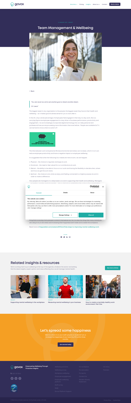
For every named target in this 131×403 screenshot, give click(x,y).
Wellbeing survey (60, 370)
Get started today (65, 344)
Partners (106, 370)
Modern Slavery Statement (84, 381)
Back (32, 91)
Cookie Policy (116, 400)
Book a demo (115, 4)
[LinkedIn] (16, 378)
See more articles (112, 268)
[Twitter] (12, 378)
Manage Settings (64, 215)
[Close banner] (103, 186)
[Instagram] (19, 378)
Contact (104, 4)
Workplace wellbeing (62, 373)
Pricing (81, 4)
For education (84, 370)
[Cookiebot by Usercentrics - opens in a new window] (91, 186)
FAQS (56, 388)
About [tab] (92, 192)
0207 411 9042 (16, 374)
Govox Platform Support (63, 391)
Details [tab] (65, 192)
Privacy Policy (107, 400)
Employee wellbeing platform (62, 381)
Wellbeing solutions (61, 367)
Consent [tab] (38, 193)
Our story (106, 367)
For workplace (84, 367)
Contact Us (83, 376)
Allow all (91, 215)
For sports (82, 373)
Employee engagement (63, 376)
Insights (88, 4)
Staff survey (59, 385)
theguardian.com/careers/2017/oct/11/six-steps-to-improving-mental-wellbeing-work (69, 227)
